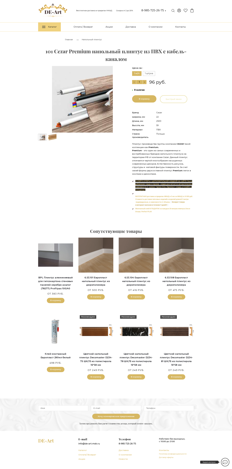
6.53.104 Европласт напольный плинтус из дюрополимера (136, 281)
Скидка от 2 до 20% (124, 10)
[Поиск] (173, 10)
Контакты (180, 27)
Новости (123, 459)
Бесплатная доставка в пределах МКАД (94, 10)
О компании (155, 27)
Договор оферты (166, 457)
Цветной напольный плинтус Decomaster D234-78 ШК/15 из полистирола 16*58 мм (136, 359)
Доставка (131, 27)
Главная (69, 39)
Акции (109, 27)
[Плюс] (144, 82)
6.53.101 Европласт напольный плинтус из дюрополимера (96, 281)
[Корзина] (192, 10)
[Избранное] (185, 10)
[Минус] (134, 82)
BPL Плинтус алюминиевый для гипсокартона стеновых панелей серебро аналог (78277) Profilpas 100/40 (55, 283)
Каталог (82, 450)
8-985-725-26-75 (153, 10)
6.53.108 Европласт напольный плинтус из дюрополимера (176, 281)
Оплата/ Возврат (87, 454)
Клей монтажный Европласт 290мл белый (56, 356)
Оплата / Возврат (83, 27)
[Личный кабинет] (179, 10)
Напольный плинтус (92, 39)
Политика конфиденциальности (172, 454)
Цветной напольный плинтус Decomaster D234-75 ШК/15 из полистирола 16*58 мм (95, 359)
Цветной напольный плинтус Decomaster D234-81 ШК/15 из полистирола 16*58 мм (176, 359)
